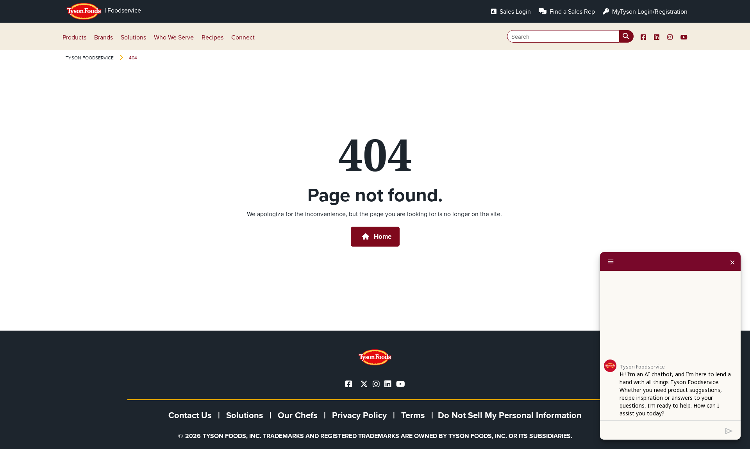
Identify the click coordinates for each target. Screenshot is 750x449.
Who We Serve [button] (174, 37)
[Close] (732, 261)
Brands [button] (103, 37)
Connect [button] (243, 37)
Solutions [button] (133, 37)
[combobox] (570, 36)
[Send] (729, 430)
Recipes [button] (212, 37)
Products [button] (74, 37)
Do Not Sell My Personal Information (510, 415)
